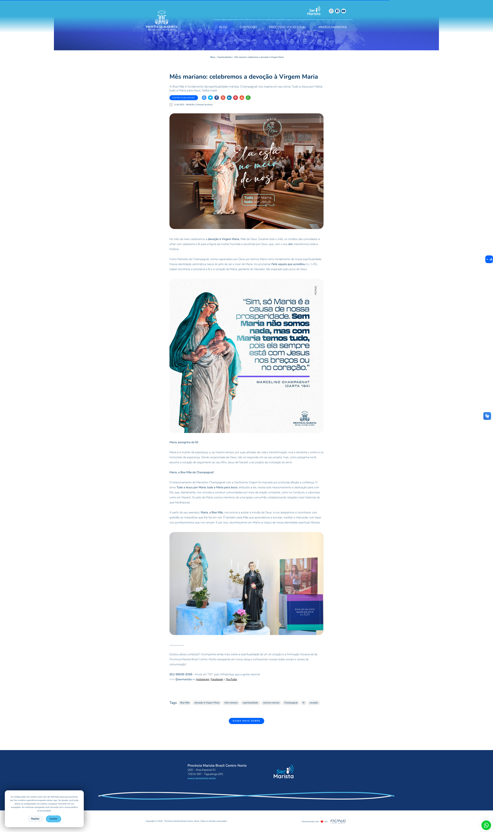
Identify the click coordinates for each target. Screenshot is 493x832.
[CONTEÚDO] (248, 21)
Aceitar (53, 818)
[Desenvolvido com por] (315, 818)
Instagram (202, 679)
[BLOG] (223, 21)
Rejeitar (35, 818)
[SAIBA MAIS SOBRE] (246, 710)
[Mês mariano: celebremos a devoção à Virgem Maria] (246, 171)
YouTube (231, 679)
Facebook (217, 679)
